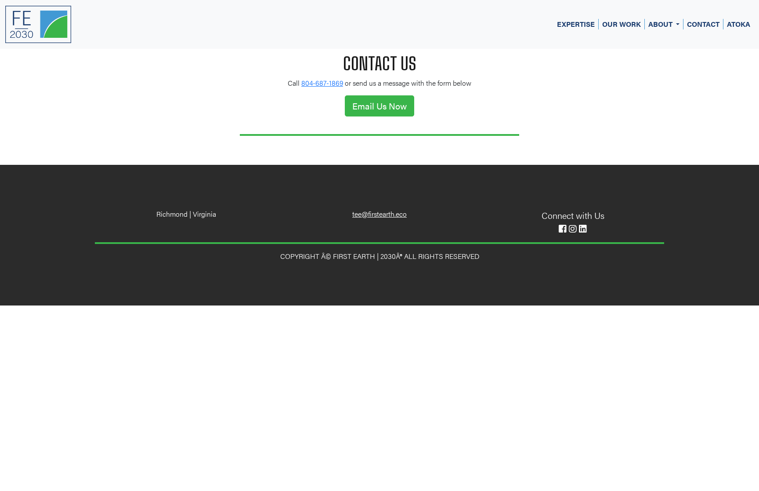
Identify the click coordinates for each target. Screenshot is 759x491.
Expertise (576, 24)
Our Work (621, 24)
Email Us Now (379, 105)
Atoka (738, 24)
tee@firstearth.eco (379, 214)
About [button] (661, 24)
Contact (703, 24)
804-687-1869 (322, 83)
